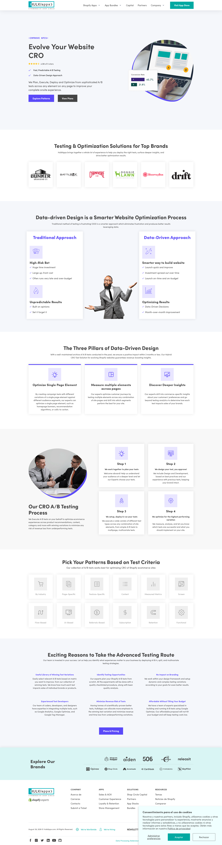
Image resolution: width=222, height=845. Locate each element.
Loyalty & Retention (109, 803)
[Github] (60, 840)
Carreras (75, 799)
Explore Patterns (41, 98)
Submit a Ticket (79, 808)
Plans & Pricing (111, 731)
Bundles (131, 808)
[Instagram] (36, 840)
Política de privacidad (179, 828)
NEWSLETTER (134, 829)
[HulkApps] (41, 5)
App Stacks (133, 803)
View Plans (67, 98)
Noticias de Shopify (165, 799)
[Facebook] (30, 840)
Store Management (109, 808)
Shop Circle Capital (137, 794)
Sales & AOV (105, 794)
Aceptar (179, 837)
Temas (158, 794)
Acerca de (76, 794)
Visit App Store (181, 5)
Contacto (75, 803)
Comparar (160, 803)
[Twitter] (42, 840)
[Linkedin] (48, 840)
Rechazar (204, 837)
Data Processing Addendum (127, 840)
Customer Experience (110, 799)
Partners (131, 799)
